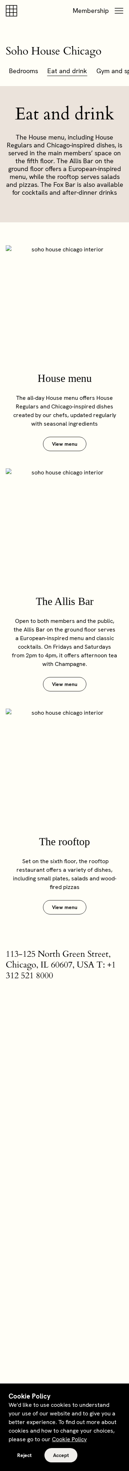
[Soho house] (13, 10)
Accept (61, 1455)
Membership (91, 10)
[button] (119, 10)
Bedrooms (23, 71)
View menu (64, 444)
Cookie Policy (69, 1439)
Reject (24, 1455)
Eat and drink (67, 71)
